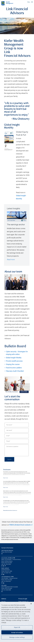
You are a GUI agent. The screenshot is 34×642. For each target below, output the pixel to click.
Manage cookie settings (17, 637)
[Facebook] (5, 566)
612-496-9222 (7, 581)
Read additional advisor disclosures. (10, 510)
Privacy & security (22, 601)
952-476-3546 (8, 588)
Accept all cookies (17, 632)
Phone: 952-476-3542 (6, 552)
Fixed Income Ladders (14, 368)
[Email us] (2, 553)
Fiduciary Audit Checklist (15, 371)
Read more (11, 259)
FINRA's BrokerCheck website (20, 525)
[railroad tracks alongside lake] (17, 26)
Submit (9, 459)
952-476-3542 (8, 562)
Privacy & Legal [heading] (22, 599)
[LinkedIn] (4, 566)
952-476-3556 (8, 580)
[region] (17, 622)
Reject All (17, 627)
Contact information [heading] (7, 548)
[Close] (31, 604)
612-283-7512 (7, 573)
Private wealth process (14, 361)
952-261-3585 (8, 571)
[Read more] (5, 478)
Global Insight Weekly (13, 358)
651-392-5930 (7, 564)
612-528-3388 (7, 590)
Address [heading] (3, 599)
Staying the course (13, 364)
